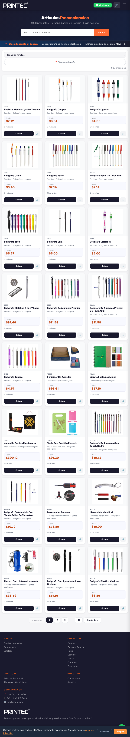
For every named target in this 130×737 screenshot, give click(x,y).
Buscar (102, 32)
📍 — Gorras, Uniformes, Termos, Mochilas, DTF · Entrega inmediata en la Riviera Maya (65, 43)
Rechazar (104, 731)
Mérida (71, 658)
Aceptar (120, 731)
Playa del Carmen (76, 647)
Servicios (72, 682)
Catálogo (8, 651)
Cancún (71, 643)
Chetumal (72, 662)
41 (79, 620)
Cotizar (19, 134)
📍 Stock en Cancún (65, 62)
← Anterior (37, 620)
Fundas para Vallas (13, 643)
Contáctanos (10, 647)
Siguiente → (93, 620)
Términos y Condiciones (15, 682)
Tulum (70, 651)
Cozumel (72, 654)
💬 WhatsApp (102, 5)
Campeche (73, 666)
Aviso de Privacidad (13, 678)
